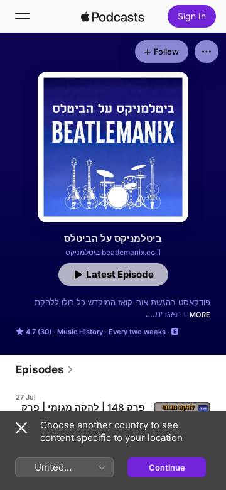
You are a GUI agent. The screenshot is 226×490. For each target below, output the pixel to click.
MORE (200, 314)
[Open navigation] (22, 16)
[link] (45, 369)
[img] (112, 16)
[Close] (21, 427)
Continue (167, 467)
